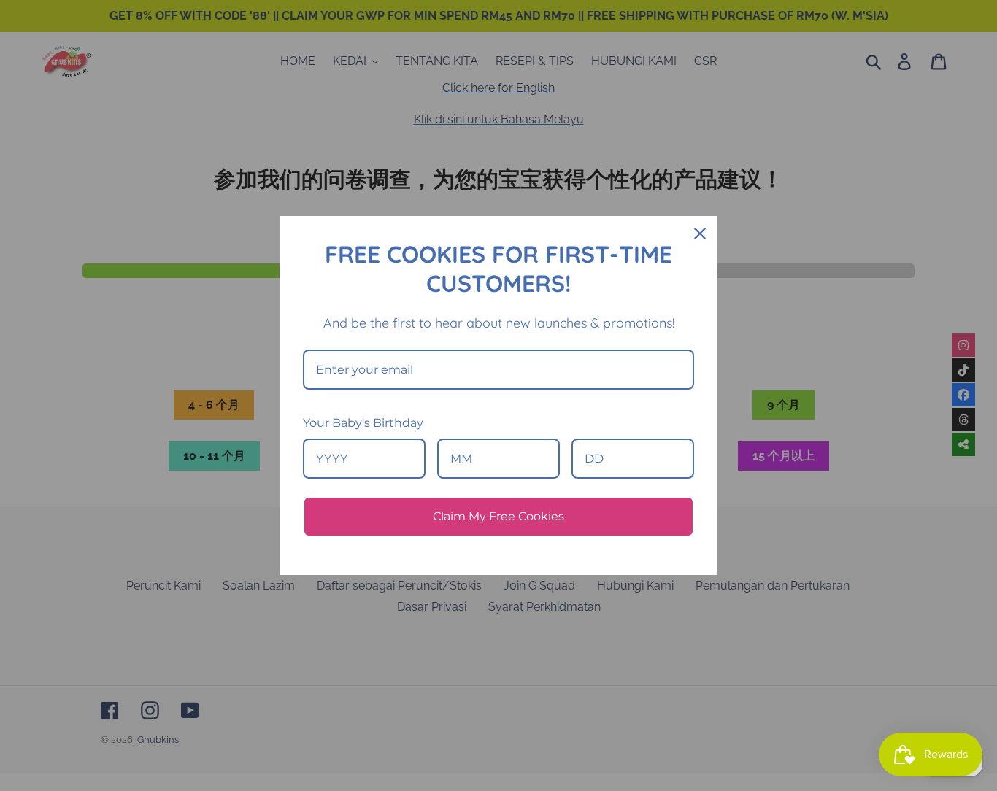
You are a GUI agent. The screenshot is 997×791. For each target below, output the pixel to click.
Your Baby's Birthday (363, 423)
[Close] (699, 233)
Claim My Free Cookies (498, 516)
